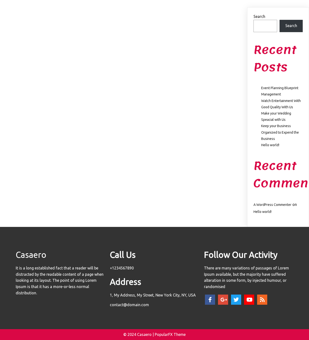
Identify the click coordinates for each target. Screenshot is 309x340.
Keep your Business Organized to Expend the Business (280, 132)
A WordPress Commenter (272, 205)
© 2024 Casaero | (139, 334)
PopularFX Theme (170, 334)
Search (259, 16)
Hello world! (270, 145)
